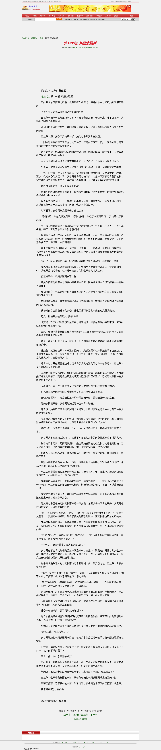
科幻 (97, 16)
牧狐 (66, 47)
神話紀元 (86, 19)
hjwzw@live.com (84, 747)
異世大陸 (78, 47)
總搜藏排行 (57, 1)
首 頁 (27, 16)
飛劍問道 (92, 19)
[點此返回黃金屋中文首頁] (31, 9)
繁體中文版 (114, 1)
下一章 (93, 714)
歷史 (78, 16)
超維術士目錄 (80, 714)
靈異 (100, 16)
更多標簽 (95, 47)
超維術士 (34, 38)
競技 (91, 16)
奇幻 (53, 16)
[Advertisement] (59, 67)
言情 (72, 16)
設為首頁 (129, 1)
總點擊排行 (34, 1)
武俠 (59, 16)
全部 (110, 16)
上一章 (67, 714)
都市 (69, 16)
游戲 (87, 16)
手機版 (35, 16)
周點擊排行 (42, 1)
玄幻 (50, 16)
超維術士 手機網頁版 (80, 719)
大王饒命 (80, 19)
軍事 (81, 16)
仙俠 (62, 16)
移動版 (116, 16)
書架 (131, 16)
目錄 (41, 38)
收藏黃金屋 (121, 1)
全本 (106, 16)
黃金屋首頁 (26, 1)
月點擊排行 (50, 1)
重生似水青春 (100, 19)
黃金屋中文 (25, 38)
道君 (75, 19)
